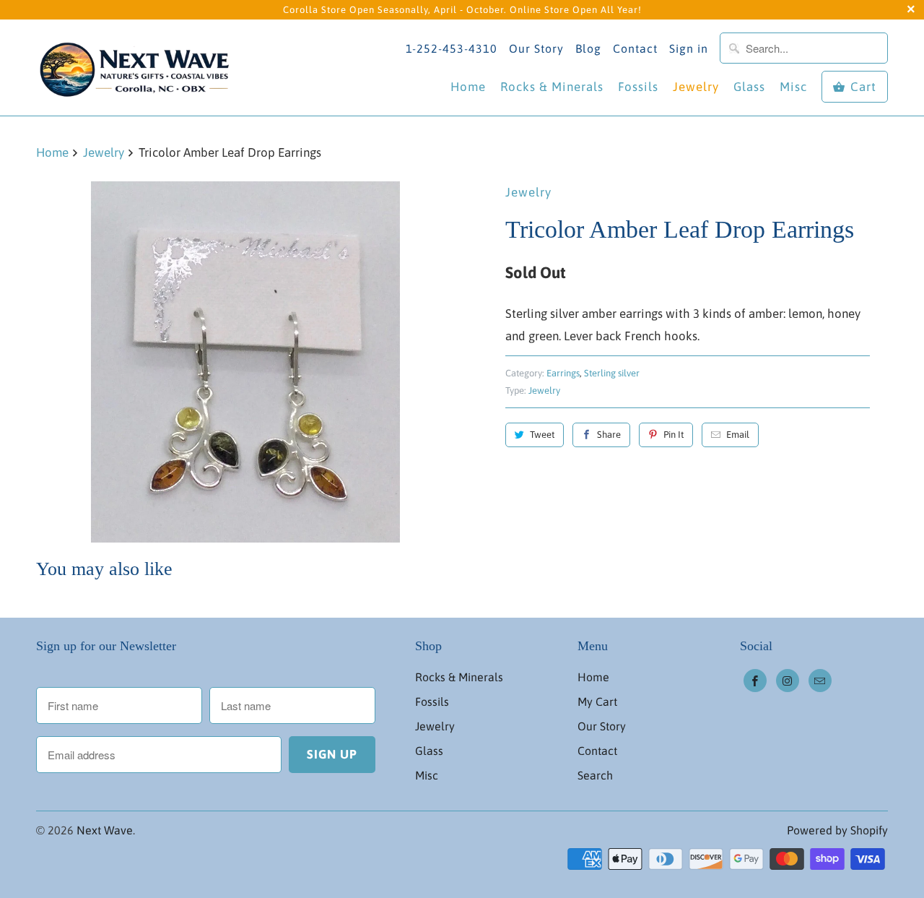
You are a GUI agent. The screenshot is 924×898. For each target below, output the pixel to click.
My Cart (597, 701)
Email (737, 434)
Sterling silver (612, 373)
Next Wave (105, 830)
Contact (635, 48)
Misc (793, 86)
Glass (749, 86)
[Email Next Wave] (820, 680)
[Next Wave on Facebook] (755, 680)
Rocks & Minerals (551, 86)
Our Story (536, 48)
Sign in (688, 48)
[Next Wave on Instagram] (787, 680)
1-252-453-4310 (451, 48)
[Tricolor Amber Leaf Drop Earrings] (245, 362)
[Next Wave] (137, 67)
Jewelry (696, 86)
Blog (588, 48)
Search (595, 775)
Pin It (673, 434)
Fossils (638, 86)
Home (468, 86)
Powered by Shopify (837, 830)
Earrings (563, 373)
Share (609, 434)
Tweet (542, 434)
